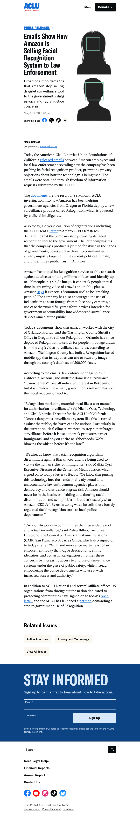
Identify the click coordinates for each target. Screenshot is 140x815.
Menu (88, 7)
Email (29, 702)
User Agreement (32, 809)
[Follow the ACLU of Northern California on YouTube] (36, 794)
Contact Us (32, 782)
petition (85, 601)
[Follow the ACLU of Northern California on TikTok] (54, 794)
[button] (58, 121)
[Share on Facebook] (44, 121)
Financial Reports (37, 768)
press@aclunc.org (48, 146)
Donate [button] (103, 7)
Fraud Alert (68, 809)
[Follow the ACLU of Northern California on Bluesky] (62, 794)
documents (39, 195)
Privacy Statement (51, 809)
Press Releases (37, 27)
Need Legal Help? (36, 761)
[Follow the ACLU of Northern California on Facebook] (27, 794)
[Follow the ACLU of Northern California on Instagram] (45, 794)
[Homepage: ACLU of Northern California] (36, 7)
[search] (112, 749)
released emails (52, 159)
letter (54, 231)
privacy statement (33, 731)
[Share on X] (51, 121)
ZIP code (30, 715)
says (40, 291)
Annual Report (34, 775)
